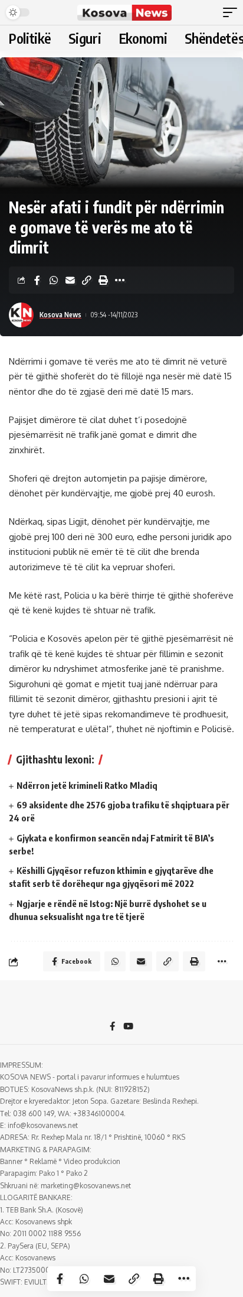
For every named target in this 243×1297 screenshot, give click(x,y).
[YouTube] (128, 1027)
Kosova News (60, 314)
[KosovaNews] (124, 12)
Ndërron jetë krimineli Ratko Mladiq (87, 785)
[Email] (70, 280)
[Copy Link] (86, 280)
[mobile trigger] (233, 12)
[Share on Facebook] (37, 280)
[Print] (103, 280)
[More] (119, 280)
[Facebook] (112, 1027)
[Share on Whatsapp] (53, 280)
